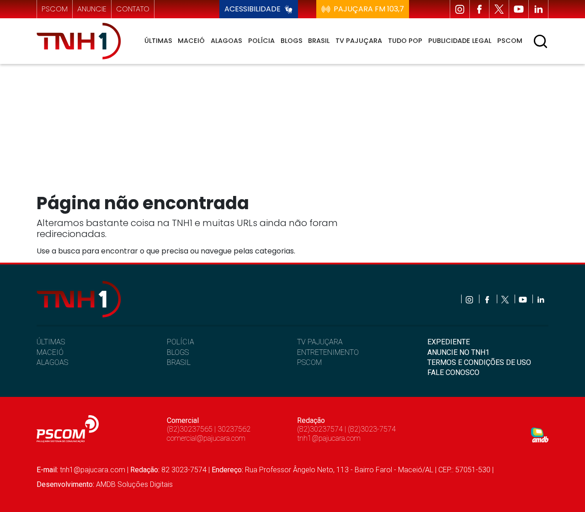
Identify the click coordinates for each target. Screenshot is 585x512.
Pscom (509, 40)
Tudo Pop (405, 40)
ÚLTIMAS (51, 342)
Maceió (191, 40)
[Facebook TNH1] (479, 9)
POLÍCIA (180, 342)
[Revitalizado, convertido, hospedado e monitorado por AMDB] (539, 434)
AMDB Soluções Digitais (134, 484)
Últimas (158, 40)
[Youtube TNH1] (519, 9)
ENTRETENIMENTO (328, 352)
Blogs (292, 40)
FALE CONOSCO (453, 372)
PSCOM (309, 362)
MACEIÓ (50, 352)
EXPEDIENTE (448, 342)
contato (132, 9)
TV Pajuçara (358, 40)
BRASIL (179, 362)
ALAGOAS (52, 362)
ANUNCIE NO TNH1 (458, 352)
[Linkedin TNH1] (538, 9)
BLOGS (178, 352)
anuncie (91, 9)
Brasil (319, 40)
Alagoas (226, 40)
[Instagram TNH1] (460, 9)
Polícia (261, 40)
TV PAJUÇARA (320, 342)
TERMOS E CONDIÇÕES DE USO (479, 362)
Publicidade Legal (459, 40)
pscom (55, 9)
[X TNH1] (499, 9)
